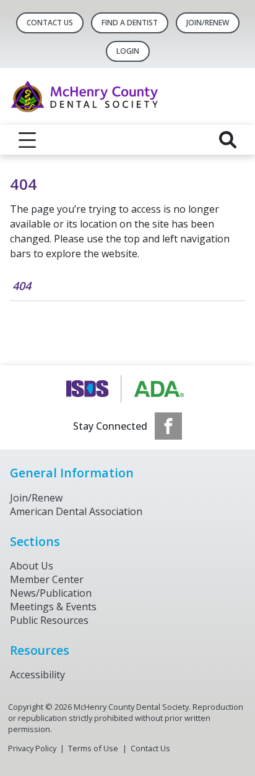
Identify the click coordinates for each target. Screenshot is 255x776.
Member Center (47, 579)
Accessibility (37, 674)
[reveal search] (227, 140)
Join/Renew (207, 22)
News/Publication (51, 593)
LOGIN (127, 51)
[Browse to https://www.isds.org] (128, 389)
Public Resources (49, 620)
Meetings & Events (53, 606)
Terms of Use (93, 748)
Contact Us (50, 22)
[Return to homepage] (127, 96)
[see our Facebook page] (168, 426)
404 (21, 285)
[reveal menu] (27, 140)
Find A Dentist (130, 22)
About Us (31, 566)
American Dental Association (76, 511)
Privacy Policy (32, 748)
